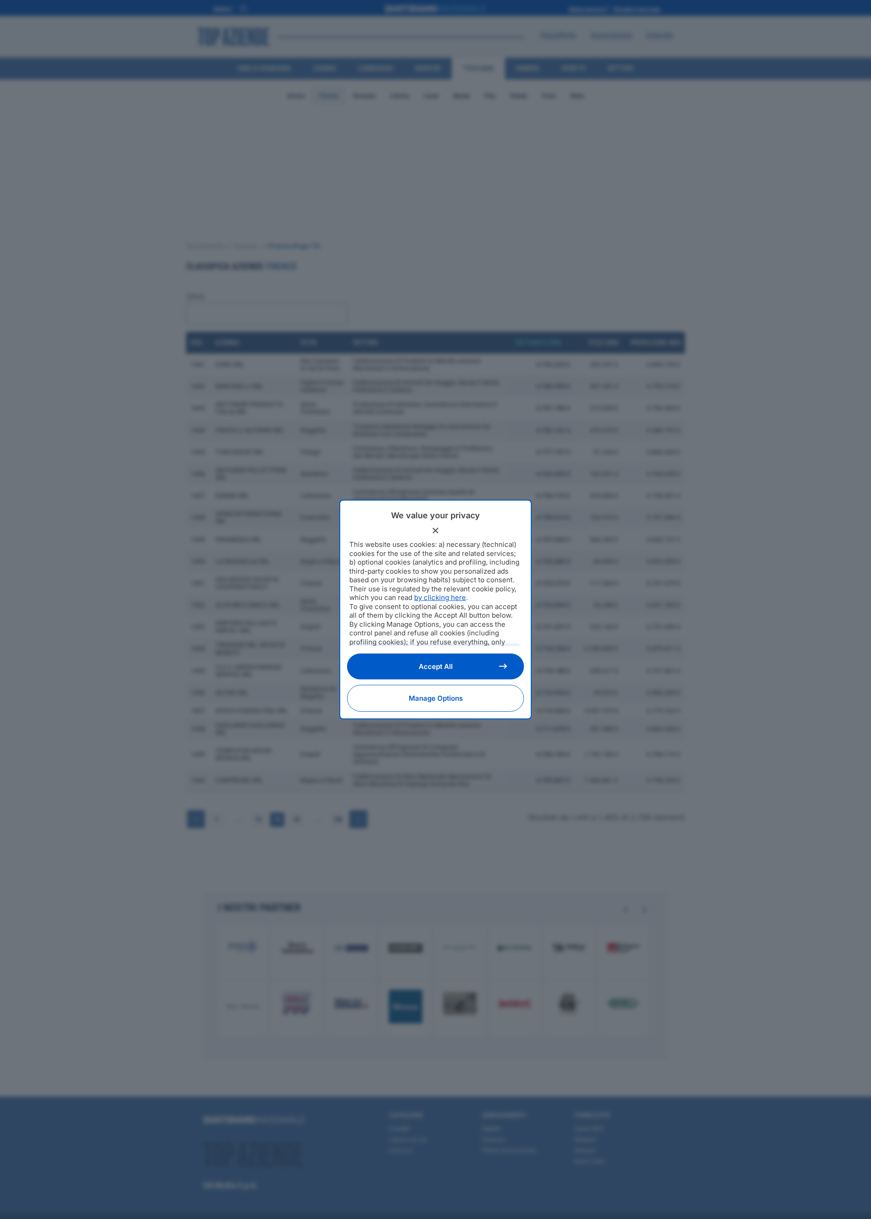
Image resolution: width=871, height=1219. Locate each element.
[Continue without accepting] (435, 530)
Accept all (436, 666)
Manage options (436, 698)
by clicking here (440, 597)
